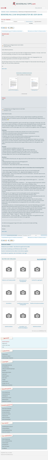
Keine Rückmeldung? (6, 419)
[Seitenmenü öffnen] (3, 8)
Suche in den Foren (6, 345)
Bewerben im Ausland (6, 401)
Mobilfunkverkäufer (37, 326)
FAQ (3, 347)
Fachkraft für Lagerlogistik (37, 280)
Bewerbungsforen (5, 341)
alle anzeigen (41, 259)
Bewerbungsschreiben (6, 372)
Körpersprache (5, 415)
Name (2, 21)
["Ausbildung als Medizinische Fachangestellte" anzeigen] (23, 300)
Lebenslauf (4, 374)
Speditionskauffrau (9, 326)
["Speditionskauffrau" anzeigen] (9, 324)
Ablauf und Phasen (6, 417)
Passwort (15, 21)
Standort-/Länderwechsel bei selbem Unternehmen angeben (14, 251)
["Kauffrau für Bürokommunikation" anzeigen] (37, 300)
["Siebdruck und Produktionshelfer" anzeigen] (9, 277)
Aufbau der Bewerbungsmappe (8, 368)
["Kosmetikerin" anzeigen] (9, 300)
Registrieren (8, 19)
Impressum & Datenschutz (7, 454)
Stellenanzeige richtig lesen (7, 357)
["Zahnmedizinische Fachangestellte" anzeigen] (23, 277)
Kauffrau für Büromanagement (13, 90)
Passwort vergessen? (29, 21)
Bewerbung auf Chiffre (6, 397)
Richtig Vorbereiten (6, 412)
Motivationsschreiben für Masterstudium (37, 31)
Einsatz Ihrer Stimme (6, 413)
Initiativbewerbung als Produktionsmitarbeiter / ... (13, 31)
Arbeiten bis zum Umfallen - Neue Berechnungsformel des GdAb (15, 246)
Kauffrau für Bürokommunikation (37, 303)
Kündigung (4, 448)
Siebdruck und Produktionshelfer (8, 280)
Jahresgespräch (5, 444)
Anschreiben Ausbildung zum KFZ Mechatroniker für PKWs (14, 249)
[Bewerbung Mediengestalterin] (34, 83)
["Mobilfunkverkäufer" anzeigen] (37, 324)
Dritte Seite (4, 377)
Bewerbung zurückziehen (7, 385)
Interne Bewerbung (6, 439)
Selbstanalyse (5, 354)
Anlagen (4, 379)
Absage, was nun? (5, 383)
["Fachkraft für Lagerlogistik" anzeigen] (37, 277)
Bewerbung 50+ (5, 399)
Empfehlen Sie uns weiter (6, 452)
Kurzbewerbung (5, 366)
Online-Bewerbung (6, 392)
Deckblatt (4, 370)
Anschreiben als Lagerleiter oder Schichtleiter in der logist (14, 253)
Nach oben (4, 68)
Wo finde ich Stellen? (6, 356)
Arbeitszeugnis (5, 381)
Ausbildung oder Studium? (7, 426)
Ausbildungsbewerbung (7, 430)
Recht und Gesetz (5, 446)
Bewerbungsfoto (5, 376)
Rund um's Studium (6, 432)
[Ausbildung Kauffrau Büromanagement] (13, 83)
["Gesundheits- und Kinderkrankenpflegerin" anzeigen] (23, 324)
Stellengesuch (5, 395)
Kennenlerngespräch (6, 410)
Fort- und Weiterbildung (7, 441)
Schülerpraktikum (5, 428)
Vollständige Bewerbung (7, 365)
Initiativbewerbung (6, 394)
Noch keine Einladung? (6, 408)
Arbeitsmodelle (5, 442)
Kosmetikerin (8, 303)
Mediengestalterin (35, 90)
